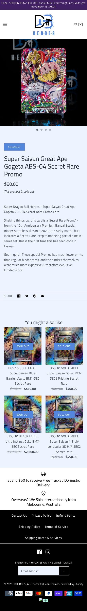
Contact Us (19, 515)
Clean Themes (51, 584)
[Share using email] (42, 296)
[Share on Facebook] (18, 296)
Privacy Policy (41, 515)
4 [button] (50, 130)
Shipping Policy (29, 526)
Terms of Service (56, 526)
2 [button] (41, 130)
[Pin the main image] (34, 296)
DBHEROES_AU (21, 584)
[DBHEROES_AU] (43, 24)
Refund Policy (65, 515)
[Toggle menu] (5, 24)
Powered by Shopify (71, 584)
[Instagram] (48, 552)
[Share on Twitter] (26, 296)
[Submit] (64, 571)
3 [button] (46, 130)
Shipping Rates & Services (43, 537)
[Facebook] (39, 552)
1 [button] (37, 130)
